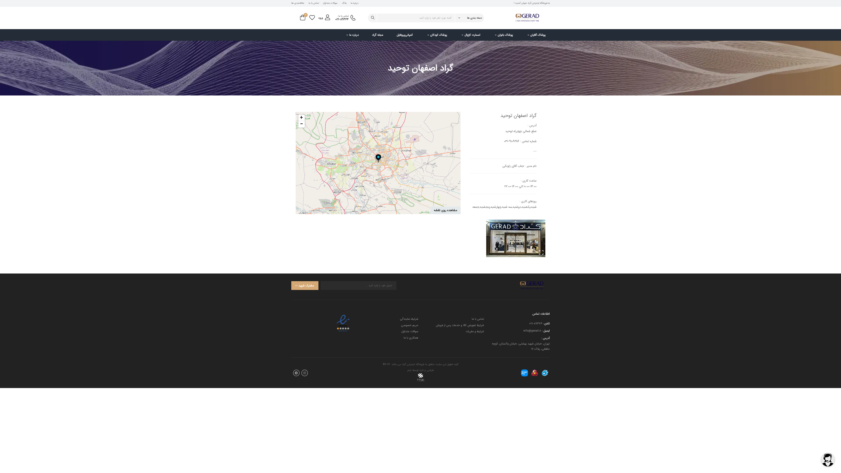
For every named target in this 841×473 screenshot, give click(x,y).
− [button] (301, 124)
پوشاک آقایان (538, 35)
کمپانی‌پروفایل (405, 35)
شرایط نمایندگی (409, 319)
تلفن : (546, 323)
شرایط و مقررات (475, 331)
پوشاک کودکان (438, 35)
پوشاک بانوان (505, 35)
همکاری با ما (411, 337)
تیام (409, 370)
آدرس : (545, 338)
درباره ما (354, 3)
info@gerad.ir (532, 330)
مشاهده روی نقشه (445, 210)
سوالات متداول (330, 3)
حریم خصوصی (409, 325)
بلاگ (344, 3)
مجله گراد (377, 35)
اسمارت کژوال (472, 35)
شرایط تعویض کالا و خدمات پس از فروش (460, 325)
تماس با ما (314, 3)
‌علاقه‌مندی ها (297, 3)
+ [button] (301, 118)
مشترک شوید (306, 285)
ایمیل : (546, 330)
